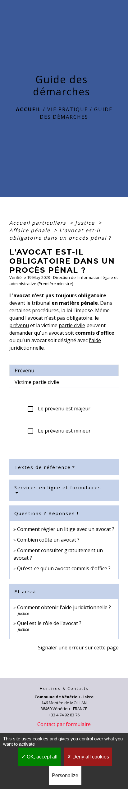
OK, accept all (41, 756)
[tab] (64, 370)
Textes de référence (42, 467)
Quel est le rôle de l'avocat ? (49, 623)
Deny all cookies (90, 756)
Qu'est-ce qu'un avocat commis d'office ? (64, 568)
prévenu (19, 325)
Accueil (28, 109)
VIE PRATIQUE (67, 109)
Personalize (65, 775)
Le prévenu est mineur (59, 431)
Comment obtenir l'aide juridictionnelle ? (64, 607)
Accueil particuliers (38, 222)
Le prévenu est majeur (58, 409)
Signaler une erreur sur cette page (78, 647)
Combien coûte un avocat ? (48, 539)
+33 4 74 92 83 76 (64, 715)
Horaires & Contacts (64, 688)
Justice (86, 222)
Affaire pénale (30, 230)
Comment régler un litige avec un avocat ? (65, 529)
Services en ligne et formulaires (57, 487)
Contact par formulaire (64, 724)
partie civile (72, 325)
